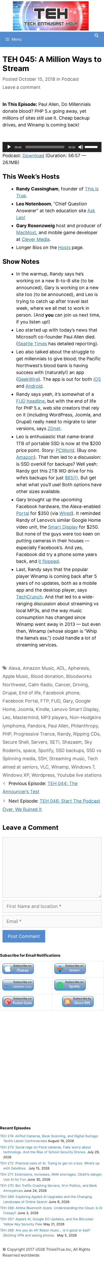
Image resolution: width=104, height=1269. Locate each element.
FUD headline (30, 401)
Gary (68, 701)
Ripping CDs (86, 734)
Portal (22, 513)
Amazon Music (38, 668)
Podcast (70, 79)
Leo (6, 717)
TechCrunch (29, 596)
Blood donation (47, 676)
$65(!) (71, 477)
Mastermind (25, 717)
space (29, 750)
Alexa (14, 668)
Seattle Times (32, 343)
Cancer (62, 684)
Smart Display (63, 527)
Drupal (9, 692)
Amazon (25, 457)
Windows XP (16, 775)
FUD (55, 701)
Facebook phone (61, 692)
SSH (42, 758)
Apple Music (15, 676)
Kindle (42, 709)
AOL (61, 668)
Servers (39, 742)
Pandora (36, 725)
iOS (97, 379)
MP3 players (54, 717)
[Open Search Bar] (96, 35)
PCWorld (65, 450)
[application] (52, 147)
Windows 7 (82, 767)
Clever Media (35, 239)
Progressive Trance (34, 734)
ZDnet (54, 428)
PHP (7, 734)
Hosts (64, 247)
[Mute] (80, 147)
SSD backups (70, 750)
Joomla (25, 709)
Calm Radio (40, 684)
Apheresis (78, 668)
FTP (44, 701)
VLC (44, 767)
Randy (64, 734)
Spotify (45, 750)
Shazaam (72, 742)
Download (33, 155)
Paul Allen (58, 725)
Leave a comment (22, 87)
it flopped (48, 561)
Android (33, 386)
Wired (65, 513)
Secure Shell (16, 742)
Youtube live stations (79, 775)
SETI (55, 742)
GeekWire (28, 379)
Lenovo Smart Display (75, 709)
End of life (30, 692)
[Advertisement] (52, 1068)
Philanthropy (84, 725)
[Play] (9, 147)
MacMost (26, 232)
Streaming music (67, 758)
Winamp (60, 767)
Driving (80, 684)
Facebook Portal (20, 701)
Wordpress (43, 775)
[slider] (92, 146)
